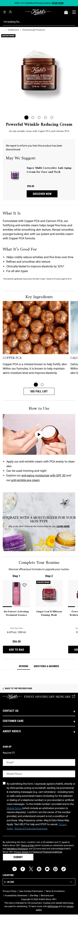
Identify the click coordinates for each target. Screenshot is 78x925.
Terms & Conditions (55, 891)
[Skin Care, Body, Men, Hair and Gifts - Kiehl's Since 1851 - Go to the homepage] (38, 12)
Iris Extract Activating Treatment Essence (16, 613)
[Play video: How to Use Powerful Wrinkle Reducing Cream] (39, 434)
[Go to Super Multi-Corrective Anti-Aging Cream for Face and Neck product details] (15, 175)
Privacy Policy (10, 891)
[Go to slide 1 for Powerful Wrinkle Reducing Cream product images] (26, 117)
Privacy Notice (21, 852)
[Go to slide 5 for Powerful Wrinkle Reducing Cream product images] (52, 117)
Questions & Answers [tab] (46, 666)
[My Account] (11, 12)
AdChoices (52, 906)
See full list (39, 391)
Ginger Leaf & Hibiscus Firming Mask (49, 613)
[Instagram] (39, 869)
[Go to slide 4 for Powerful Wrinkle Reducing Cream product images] (45, 117)
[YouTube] (47, 869)
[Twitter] (31, 869)
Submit (18, 857)
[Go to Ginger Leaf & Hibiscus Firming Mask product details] (49, 593)
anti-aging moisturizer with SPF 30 (43, 475)
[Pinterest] (55, 869)
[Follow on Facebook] (23, 869)
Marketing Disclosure (17, 848)
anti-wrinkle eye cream (25, 480)
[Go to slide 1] (36, 384)
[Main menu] (74, 12)
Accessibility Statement (16, 895)
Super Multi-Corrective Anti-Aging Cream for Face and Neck (49, 170)
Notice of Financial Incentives (47, 852)
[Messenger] (15, 869)
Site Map (34, 895)
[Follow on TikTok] (63, 869)
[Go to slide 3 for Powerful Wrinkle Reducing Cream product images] (39, 117)
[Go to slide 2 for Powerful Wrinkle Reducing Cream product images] (33, 117)
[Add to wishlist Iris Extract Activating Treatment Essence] (24, 585)
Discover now (42, 194)
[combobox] (36, 21)
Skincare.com (47, 895)
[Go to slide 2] (42, 384)
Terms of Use (27, 845)
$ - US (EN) (9, 882)
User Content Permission (31, 891)
